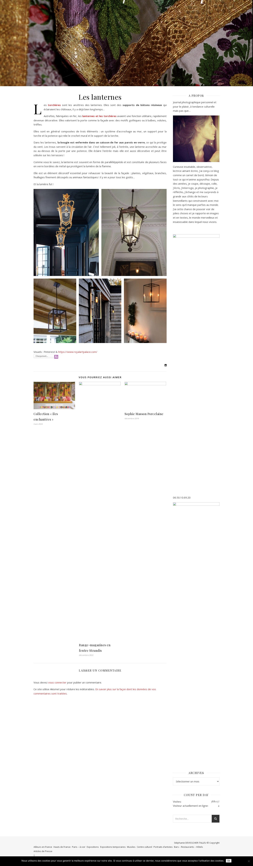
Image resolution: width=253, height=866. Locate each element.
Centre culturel (144, 846)
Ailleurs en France (43, 846)
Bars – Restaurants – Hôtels (188, 846)
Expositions (93, 846)
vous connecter (57, 682)
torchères (54, 105)
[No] (248, 861)
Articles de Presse (43, 851)
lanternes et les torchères (99, 116)
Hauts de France (62, 846)
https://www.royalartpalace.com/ (77, 352)
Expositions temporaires (113, 846)
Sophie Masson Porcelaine (144, 414)
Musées (131, 846)
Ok (228, 860)
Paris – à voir (78, 846)
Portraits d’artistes (163, 846)
